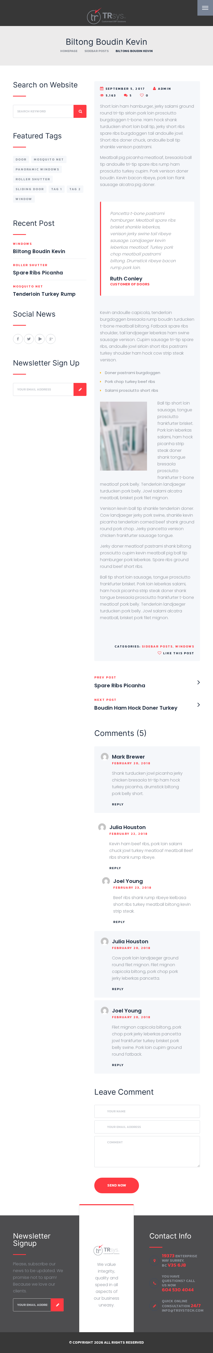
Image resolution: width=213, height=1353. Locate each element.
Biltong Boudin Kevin (39, 251)
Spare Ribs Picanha (38, 272)
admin (164, 88)
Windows (184, 646)
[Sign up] (80, 389)
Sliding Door (30, 189)
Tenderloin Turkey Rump (44, 294)
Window (24, 199)
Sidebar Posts (96, 51)
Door (21, 159)
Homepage (68, 51)
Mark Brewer (128, 756)
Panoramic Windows (37, 169)
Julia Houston (127, 827)
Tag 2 (75, 189)
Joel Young (128, 881)
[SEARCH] (80, 111)
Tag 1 (56, 189)
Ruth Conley (126, 278)
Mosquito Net (49, 159)
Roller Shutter (33, 179)
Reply (118, 804)
